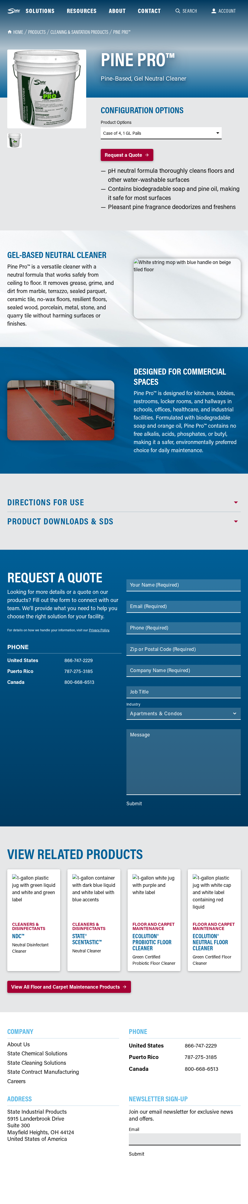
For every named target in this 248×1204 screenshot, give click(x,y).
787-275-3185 (78, 671)
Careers (16, 1081)
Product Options (116, 122)
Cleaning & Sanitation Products (79, 32)
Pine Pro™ (121, 32)
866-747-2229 (78, 660)
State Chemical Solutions (37, 1053)
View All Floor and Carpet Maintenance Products (65, 986)
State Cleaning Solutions (36, 1062)
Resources (82, 10)
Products (37, 32)
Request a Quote (123, 155)
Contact (149, 10)
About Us (18, 1044)
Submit (134, 803)
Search (190, 11)
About (117, 10)
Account (227, 11)
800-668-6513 (79, 682)
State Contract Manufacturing (43, 1071)
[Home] (14, 11)
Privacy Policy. (99, 630)
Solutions (40, 10)
